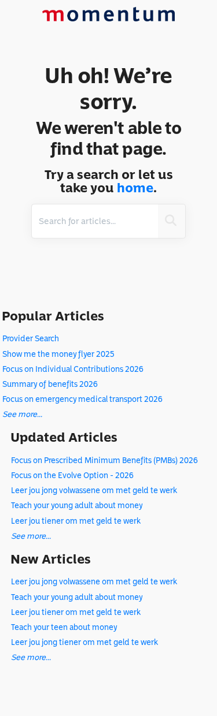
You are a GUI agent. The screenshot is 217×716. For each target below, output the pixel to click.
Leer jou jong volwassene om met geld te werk (94, 490)
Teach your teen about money (64, 627)
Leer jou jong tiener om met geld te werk (84, 642)
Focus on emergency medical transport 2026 (82, 399)
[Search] (170, 221)
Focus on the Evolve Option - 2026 (72, 475)
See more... (22, 414)
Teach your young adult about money (76, 505)
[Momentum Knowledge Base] (108, 10)
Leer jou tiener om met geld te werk (76, 521)
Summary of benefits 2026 (50, 384)
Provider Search (30, 339)
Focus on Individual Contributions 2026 (73, 369)
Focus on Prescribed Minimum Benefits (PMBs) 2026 (104, 460)
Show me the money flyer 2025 (58, 354)
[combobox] (95, 221)
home (135, 188)
